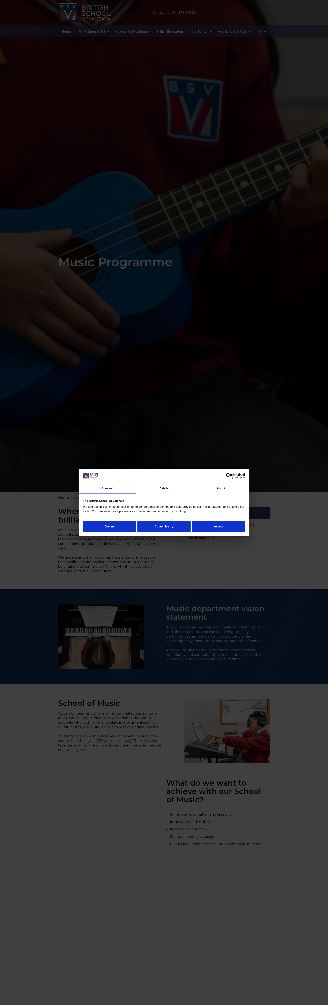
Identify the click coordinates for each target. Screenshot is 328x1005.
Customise (162, 526)
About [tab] (221, 488)
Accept (218, 526)
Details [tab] (164, 488)
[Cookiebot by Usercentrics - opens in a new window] (228, 476)
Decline (109, 526)
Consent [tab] (107, 488)
